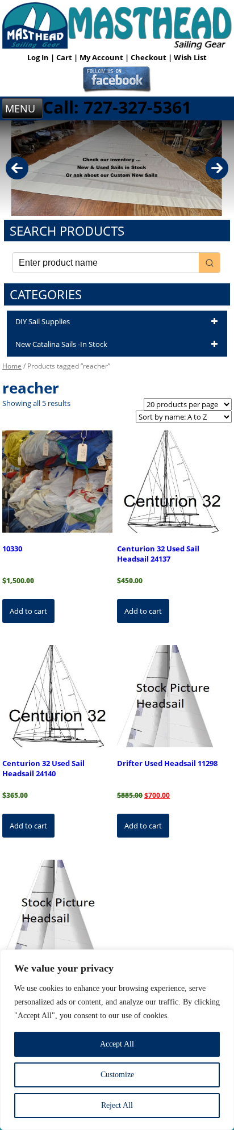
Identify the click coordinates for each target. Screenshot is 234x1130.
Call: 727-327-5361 (117, 107)
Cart (65, 57)
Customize (117, 1074)
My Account (102, 57)
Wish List (190, 57)
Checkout (149, 57)
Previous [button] (17, 168)
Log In (39, 57)
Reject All (117, 1105)
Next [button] (217, 168)
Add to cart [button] (28, 611)
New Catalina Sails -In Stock (61, 344)
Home (12, 366)
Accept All (117, 1044)
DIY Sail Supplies (42, 321)
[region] (117, 1039)
